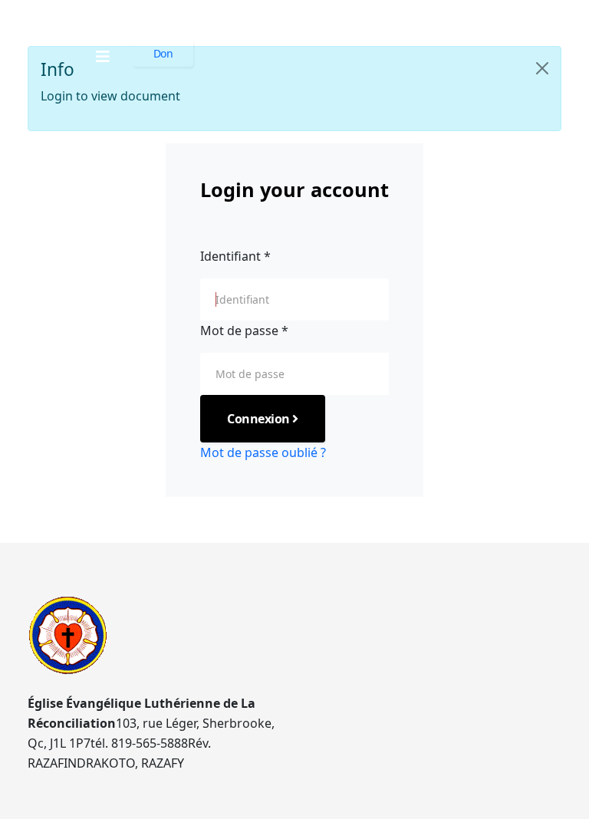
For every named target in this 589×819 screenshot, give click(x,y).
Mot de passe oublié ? (263, 452)
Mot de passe (244, 330)
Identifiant (235, 256)
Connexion (259, 418)
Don (163, 53)
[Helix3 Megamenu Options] (103, 56)
